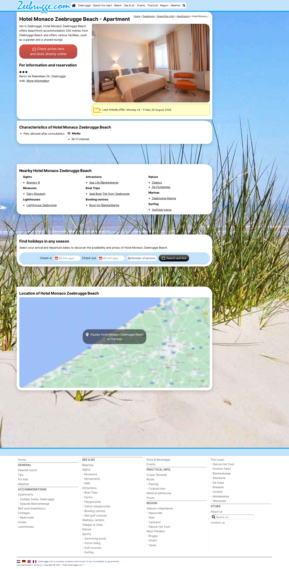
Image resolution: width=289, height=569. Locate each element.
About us (217, 511)
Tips (21, 474)
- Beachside (26, 517)
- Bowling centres (93, 511)
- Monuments (91, 478)
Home (22, 459)
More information (38, 80)
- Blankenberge (221, 473)
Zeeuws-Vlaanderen (159, 508)
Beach (118, 5)
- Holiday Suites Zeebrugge (36, 499)
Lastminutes (26, 526)
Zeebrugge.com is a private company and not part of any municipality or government (78, 561)
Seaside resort (27, 470)
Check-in (46, 258)
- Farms (87, 497)
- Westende (218, 501)
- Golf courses (91, 547)
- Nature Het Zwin (158, 526)
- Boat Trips (90, 492)
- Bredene (217, 487)
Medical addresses (158, 493)
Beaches (88, 465)
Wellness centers (93, 520)
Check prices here (48, 51)
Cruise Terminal (156, 474)
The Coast (217, 459)
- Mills (86, 483)
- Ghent (151, 540)
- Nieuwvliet (154, 513)
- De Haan (217, 482)
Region (164, 5)
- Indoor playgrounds (96, 506)
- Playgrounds (91, 501)
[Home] (73, 5)
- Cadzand (153, 522)
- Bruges (152, 536)
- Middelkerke (220, 496)
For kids (23, 479)
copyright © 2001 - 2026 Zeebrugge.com (63, 565)
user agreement (24, 565)
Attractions (89, 488)
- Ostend (216, 491)
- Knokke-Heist (221, 468)
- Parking (152, 484)
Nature (86, 529)
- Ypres (151, 545)
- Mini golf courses (94, 515)
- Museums (89, 474)
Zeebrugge (84, 5)
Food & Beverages (158, 459)
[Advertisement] (242, 102)
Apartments (25, 494)
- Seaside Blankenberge (33, 503)
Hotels (22, 522)
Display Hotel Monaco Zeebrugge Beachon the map (117, 337)
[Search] (184, 5)
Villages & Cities (92, 524)
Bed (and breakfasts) (32, 508)
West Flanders (155, 531)
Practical (153, 5)
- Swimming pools (94, 538)
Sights (86, 469)
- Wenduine (218, 478)
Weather (175, 5)
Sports (86, 534)
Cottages (24, 513)
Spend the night (102, 5)
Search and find (176, 258)
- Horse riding (91, 543)
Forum (150, 497)
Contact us (218, 522)
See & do (129, 5)
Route (150, 479)
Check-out (89, 258)
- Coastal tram (156, 488)
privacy (37, 565)
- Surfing (88, 552)
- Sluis (150, 517)
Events (141, 5)
